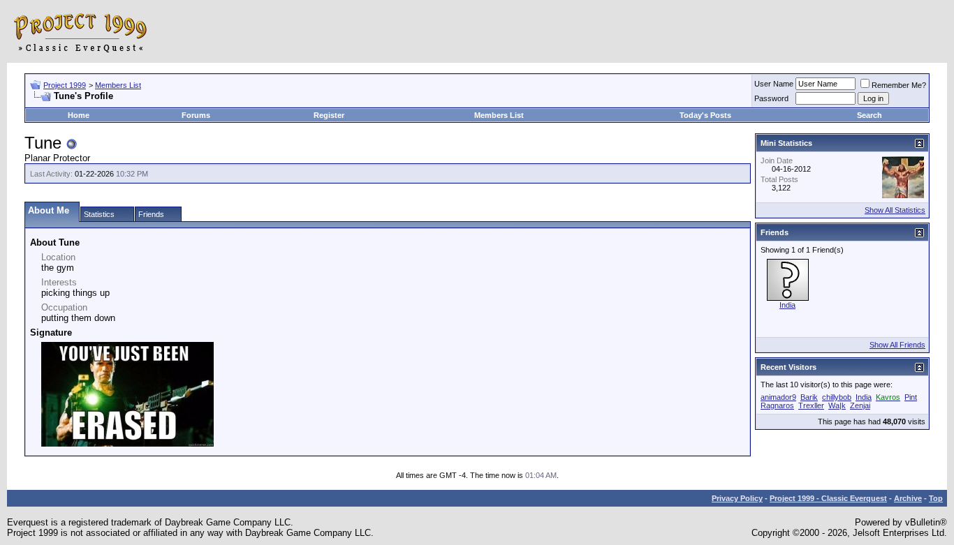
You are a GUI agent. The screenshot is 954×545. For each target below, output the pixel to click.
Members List (118, 85)
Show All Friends (897, 345)
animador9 (778, 397)
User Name (773, 84)
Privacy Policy (737, 498)
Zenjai (860, 405)
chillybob (836, 397)
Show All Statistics (895, 210)
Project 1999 (64, 85)
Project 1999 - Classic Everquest (828, 498)
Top (936, 498)
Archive (908, 498)
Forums (196, 115)
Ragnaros (777, 405)
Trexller (811, 405)
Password (771, 98)
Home (78, 115)
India (787, 305)
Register (329, 115)
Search (869, 115)
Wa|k (837, 405)
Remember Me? (899, 85)
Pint (910, 397)
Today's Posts (705, 115)
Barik (809, 397)
